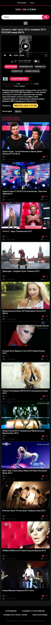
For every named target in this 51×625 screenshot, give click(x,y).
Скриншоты (40, 67)
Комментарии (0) (32, 71)
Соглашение (10, 611)
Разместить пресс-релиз (15, 615)
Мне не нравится (15, 61)
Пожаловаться (26, 67)
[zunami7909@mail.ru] (5, 79)
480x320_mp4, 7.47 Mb (25, 105)
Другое (18, 111)
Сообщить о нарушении (33, 611)
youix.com (17, 621)
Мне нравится (12, 61)
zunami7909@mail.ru (19, 79)
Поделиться (17, 71)
